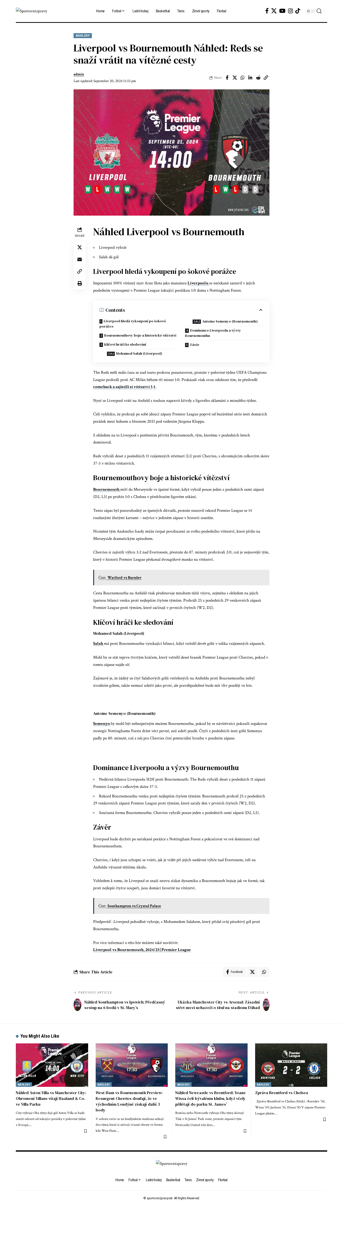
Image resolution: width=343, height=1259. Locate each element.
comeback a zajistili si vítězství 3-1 (124, 387)
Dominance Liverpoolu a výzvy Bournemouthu (213, 333)
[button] (319, 11)
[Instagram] (290, 11)
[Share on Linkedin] (250, 78)
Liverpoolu (198, 283)
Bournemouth (106, 489)
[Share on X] (234, 78)
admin (79, 74)
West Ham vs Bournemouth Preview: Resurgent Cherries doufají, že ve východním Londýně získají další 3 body (129, 1101)
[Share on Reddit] (258, 78)
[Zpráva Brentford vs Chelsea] (291, 1065)
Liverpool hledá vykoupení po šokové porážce (132, 324)
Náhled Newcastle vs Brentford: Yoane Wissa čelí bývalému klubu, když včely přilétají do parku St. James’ (210, 1098)
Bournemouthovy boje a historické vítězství (140, 335)
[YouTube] (282, 11)
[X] (274, 11)
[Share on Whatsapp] (242, 78)
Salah (98, 643)
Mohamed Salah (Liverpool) (139, 353)
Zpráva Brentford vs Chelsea (281, 1092)
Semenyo (102, 723)
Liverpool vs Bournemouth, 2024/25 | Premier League (142, 950)
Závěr (194, 344)
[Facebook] (267, 11)
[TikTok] (297, 11)
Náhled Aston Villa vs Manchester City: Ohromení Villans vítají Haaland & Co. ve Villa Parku (51, 1098)
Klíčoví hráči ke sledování (125, 344)
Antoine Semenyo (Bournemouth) (230, 321)
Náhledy (83, 35)
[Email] (80, 259)
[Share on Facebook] (227, 78)
